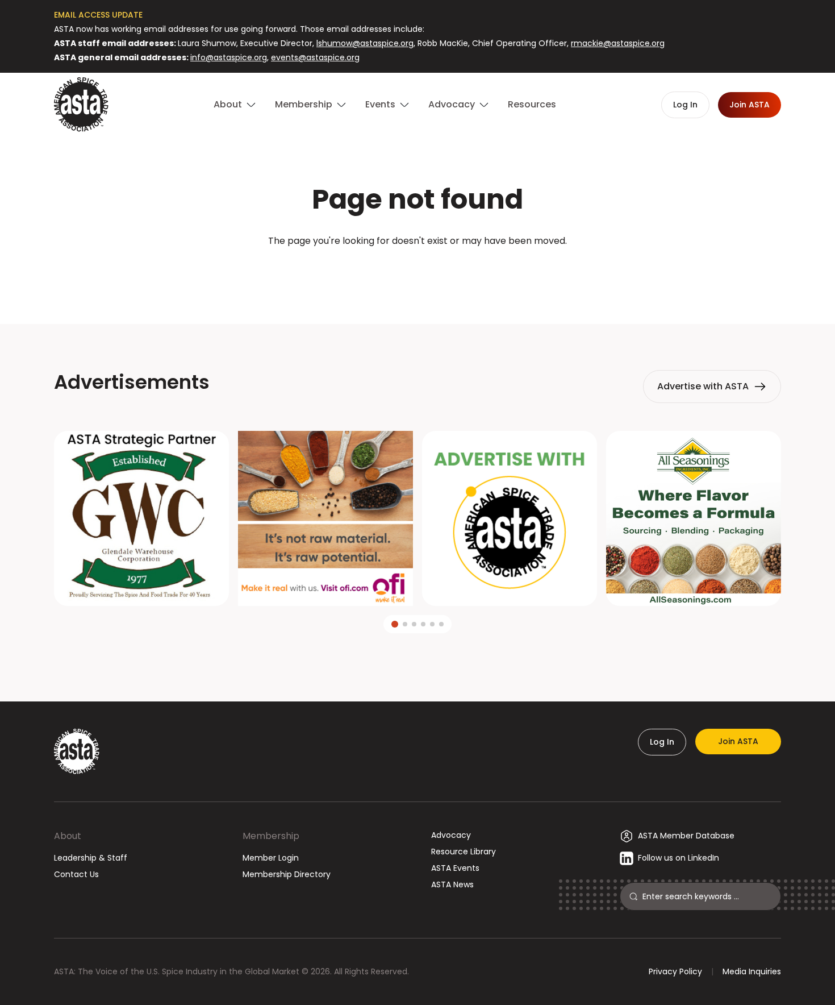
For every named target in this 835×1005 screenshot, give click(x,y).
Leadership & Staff (90, 857)
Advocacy (451, 835)
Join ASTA (738, 741)
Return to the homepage (417, 271)
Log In (662, 741)
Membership (271, 835)
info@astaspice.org (228, 57)
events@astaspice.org (315, 57)
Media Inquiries (752, 971)
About (67, 835)
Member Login (271, 857)
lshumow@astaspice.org (365, 43)
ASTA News (452, 884)
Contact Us (76, 874)
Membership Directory (287, 874)
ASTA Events (455, 868)
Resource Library (463, 851)
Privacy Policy (675, 971)
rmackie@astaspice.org (618, 43)
